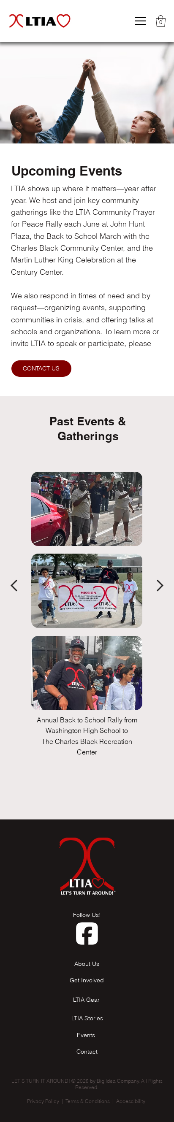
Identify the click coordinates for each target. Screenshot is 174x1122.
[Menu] (141, 21)
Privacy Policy (43, 1101)
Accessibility (131, 1101)
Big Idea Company (118, 1081)
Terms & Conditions (87, 1101)
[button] (161, 21)
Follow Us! (87, 915)
